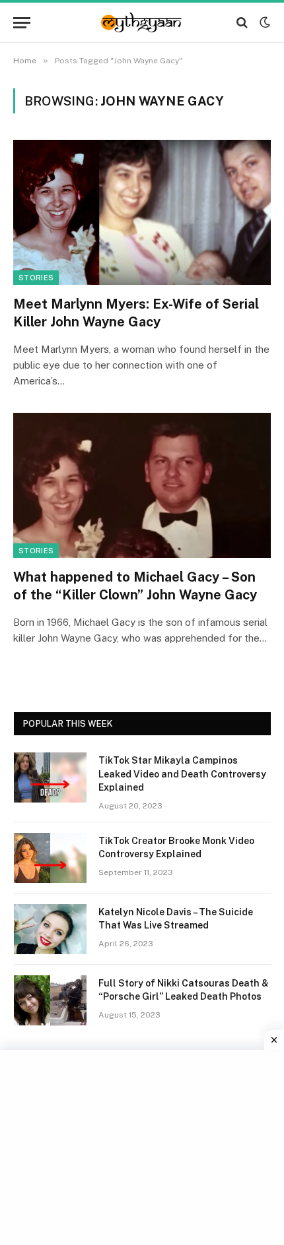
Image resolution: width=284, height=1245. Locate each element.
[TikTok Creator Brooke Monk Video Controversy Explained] (50, 858)
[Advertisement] (143, 1145)
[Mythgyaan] (142, 22)
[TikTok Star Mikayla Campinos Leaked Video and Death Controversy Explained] (50, 777)
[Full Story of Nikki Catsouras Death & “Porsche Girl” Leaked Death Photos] (50, 1000)
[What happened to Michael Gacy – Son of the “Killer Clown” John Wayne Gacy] (142, 485)
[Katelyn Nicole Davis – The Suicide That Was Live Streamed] (50, 929)
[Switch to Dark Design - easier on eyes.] (263, 22)
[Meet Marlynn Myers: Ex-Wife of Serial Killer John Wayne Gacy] (142, 212)
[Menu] (21, 23)
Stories (35, 278)
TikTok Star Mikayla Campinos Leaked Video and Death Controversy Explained (182, 773)
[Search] (242, 23)
